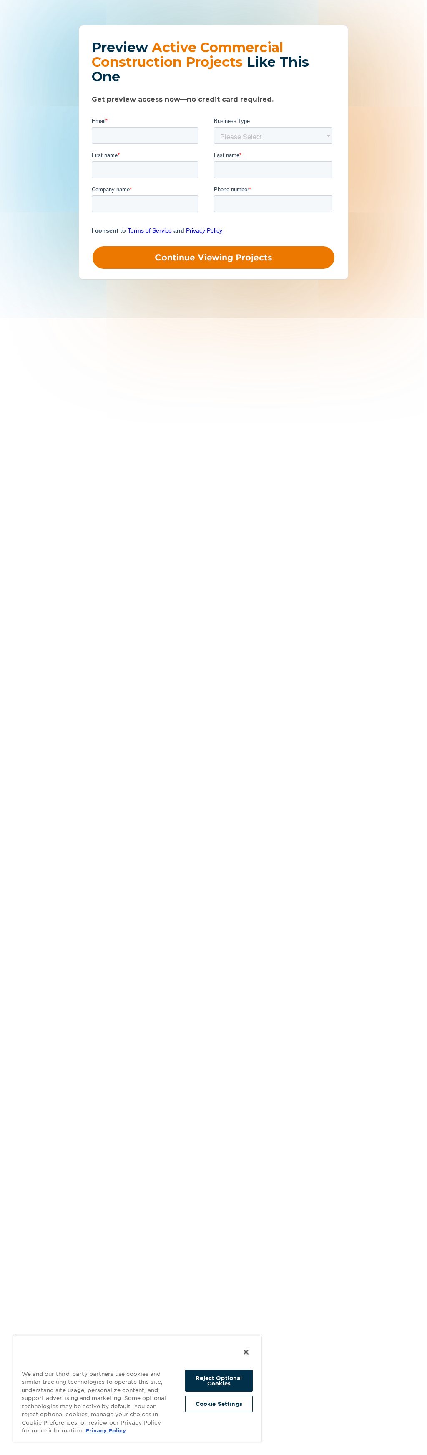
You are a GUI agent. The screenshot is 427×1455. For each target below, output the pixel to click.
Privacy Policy (105, 1430)
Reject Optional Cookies (219, 1381)
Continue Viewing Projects (213, 258)
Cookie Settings (219, 1404)
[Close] (246, 1352)
